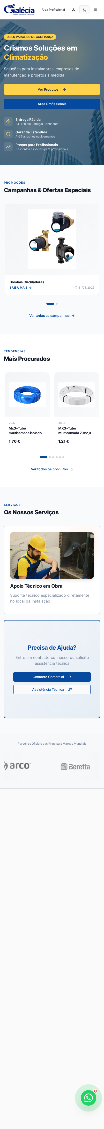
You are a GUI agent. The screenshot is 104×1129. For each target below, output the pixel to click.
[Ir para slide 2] (57, 304)
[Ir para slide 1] (50, 304)
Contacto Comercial (48, 677)
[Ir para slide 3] (53, 457)
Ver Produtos (48, 89)
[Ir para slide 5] (60, 457)
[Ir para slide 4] (57, 457)
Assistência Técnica (48, 689)
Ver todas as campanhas (49, 315)
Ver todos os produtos (49, 469)
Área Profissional (53, 9)
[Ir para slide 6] (63, 457)
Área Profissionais (52, 104)
